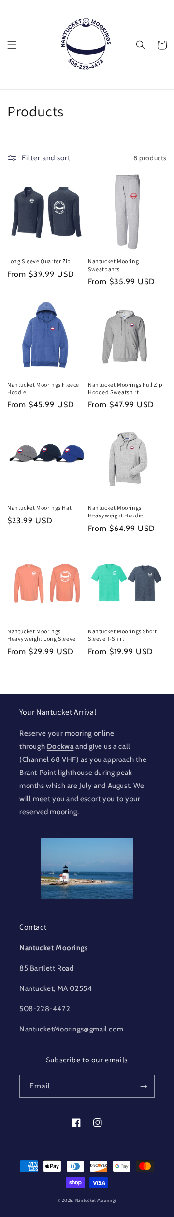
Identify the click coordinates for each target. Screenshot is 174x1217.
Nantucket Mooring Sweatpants (113, 265)
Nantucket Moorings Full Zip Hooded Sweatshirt (125, 388)
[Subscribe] (143, 1086)
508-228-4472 (44, 1008)
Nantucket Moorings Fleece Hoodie (43, 388)
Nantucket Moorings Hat (39, 507)
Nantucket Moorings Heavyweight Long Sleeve (41, 635)
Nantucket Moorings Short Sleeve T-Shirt (122, 635)
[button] (12, 45)
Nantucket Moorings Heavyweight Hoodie (116, 511)
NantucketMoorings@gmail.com (71, 1029)
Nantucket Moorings (96, 1200)
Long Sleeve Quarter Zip (39, 261)
